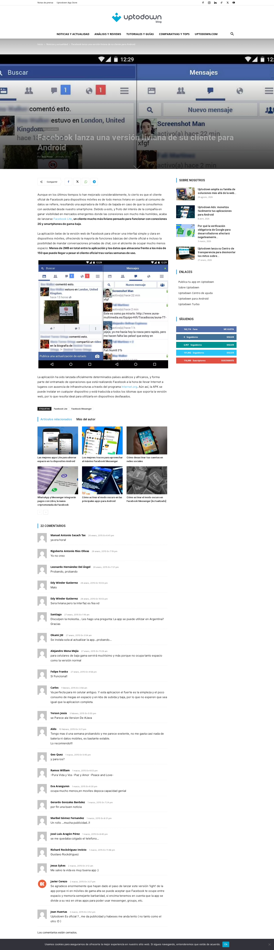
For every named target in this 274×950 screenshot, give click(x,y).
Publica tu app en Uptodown (196, 282)
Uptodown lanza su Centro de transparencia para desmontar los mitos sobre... (217, 252)
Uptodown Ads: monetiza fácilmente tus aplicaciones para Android (215, 211)
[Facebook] (203, 2)
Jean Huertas (59, 911)
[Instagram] (209, 2)
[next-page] (45, 512)
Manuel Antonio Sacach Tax (68, 535)
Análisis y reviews (108, 34)
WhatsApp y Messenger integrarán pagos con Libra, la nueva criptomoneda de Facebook (56, 501)
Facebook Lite (62, 219)
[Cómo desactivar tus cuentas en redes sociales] (147, 440)
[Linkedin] (215, 2)
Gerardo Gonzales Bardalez (68, 802)
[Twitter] (227, 2)
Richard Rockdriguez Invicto (68, 849)
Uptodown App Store (67, 2)
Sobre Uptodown (188, 287)
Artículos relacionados (56, 419)
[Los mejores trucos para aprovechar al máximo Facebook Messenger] (102, 440)
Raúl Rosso (47, 156)
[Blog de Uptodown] (137, 17)
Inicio (40, 44)
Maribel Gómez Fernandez (67, 818)
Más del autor (85, 419)
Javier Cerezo (59, 881)
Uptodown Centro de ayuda (195, 293)
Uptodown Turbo (188, 304)
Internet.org (129, 386)
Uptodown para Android (193, 298)
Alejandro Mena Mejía (64, 651)
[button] (232, 34)
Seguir (230, 337)
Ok (226, 944)
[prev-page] (39, 512)
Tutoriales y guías (140, 34)
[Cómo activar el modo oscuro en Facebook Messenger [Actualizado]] (147, 480)
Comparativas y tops (174, 34)
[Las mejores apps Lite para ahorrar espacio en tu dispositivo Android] (57, 440)
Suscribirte (227, 360)
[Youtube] (234, 2)
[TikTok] (221, 2)
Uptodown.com (206, 34)
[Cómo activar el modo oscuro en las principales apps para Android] (102, 480)
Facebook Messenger (81, 408)
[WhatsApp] (85, 181)
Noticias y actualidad (73, 34)
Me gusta (229, 329)
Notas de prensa (45, 2)
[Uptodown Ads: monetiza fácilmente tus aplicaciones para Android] (185, 211)
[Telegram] (94, 181)
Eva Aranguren (60, 786)
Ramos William (60, 770)
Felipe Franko (59, 671)
